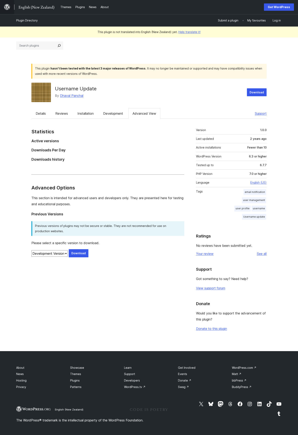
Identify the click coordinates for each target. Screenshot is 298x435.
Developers (132, 380)
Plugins (75, 380)
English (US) (258, 182)
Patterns (75, 387)
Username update (254, 216)
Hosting (21, 380)
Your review (204, 254)
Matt (236, 374)
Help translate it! (189, 32)
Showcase (77, 367)
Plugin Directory (27, 20)
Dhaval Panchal (71, 96)
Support (261, 113)
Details (41, 113)
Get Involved (186, 367)
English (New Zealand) (69, 409)
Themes (75, 374)
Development (113, 113)
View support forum (210, 288)
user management (254, 200)
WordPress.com (244, 367)
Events (182, 374)
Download (257, 92)
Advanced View (144, 113)
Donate (184, 380)
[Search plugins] (59, 46)
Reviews (61, 113)
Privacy (21, 387)
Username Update (75, 89)
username (259, 208)
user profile (243, 208)
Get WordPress (279, 7)
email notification (255, 191)
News (20, 374)
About (20, 367)
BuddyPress (242, 387)
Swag (183, 387)
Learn (128, 367)
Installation (85, 113)
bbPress (239, 380)
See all (262, 254)
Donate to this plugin (211, 329)
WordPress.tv (135, 387)
